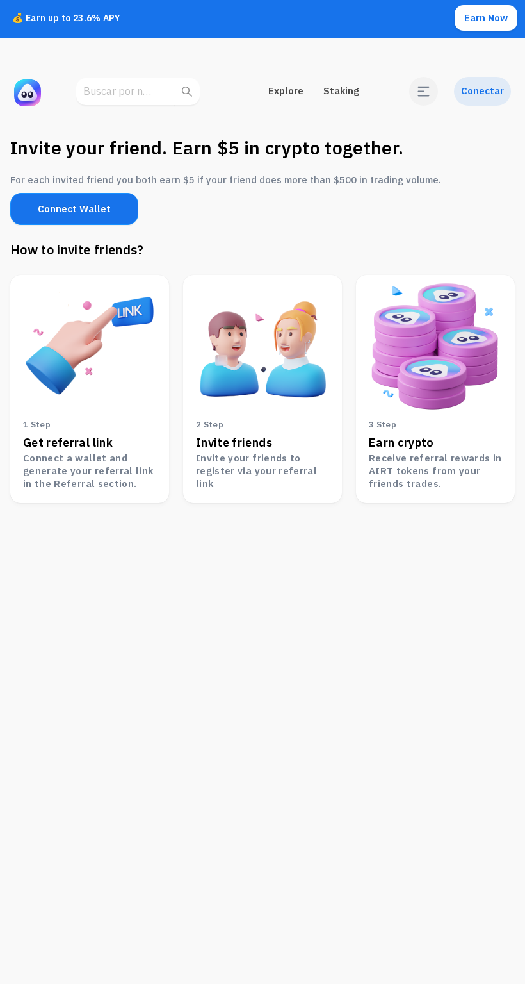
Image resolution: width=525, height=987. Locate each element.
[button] (423, 91)
